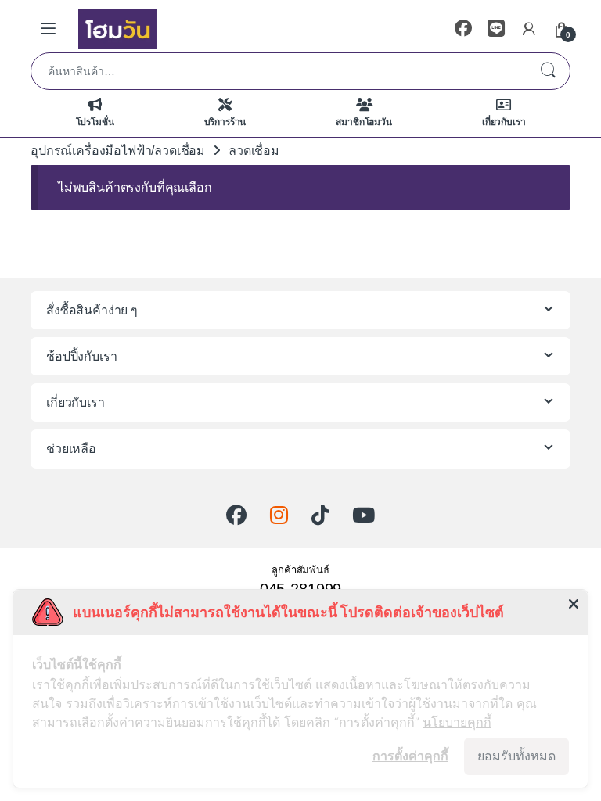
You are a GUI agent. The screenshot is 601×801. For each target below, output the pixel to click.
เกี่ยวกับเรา (504, 122)
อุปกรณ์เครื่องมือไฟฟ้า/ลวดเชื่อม (118, 150)
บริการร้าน (225, 122)
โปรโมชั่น (95, 122)
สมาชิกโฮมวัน (363, 122)
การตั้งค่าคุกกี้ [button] (410, 755)
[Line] (496, 29)
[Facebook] (463, 29)
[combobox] (278, 71)
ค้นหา (548, 71)
